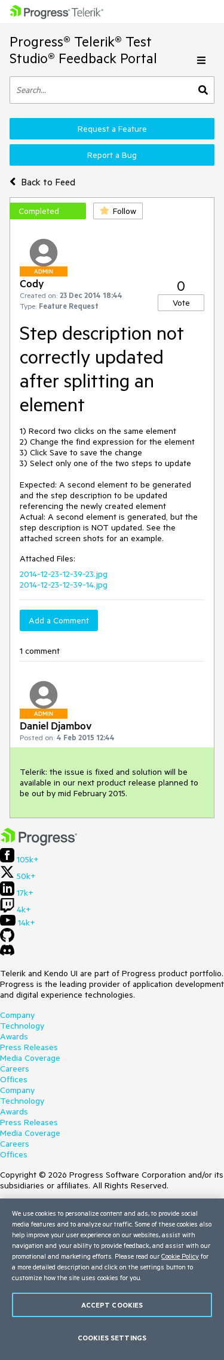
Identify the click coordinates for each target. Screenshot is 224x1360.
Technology (22, 1025)
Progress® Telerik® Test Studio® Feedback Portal (83, 50)
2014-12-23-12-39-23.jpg (64, 574)
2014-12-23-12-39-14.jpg (64, 584)
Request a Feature (112, 128)
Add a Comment (59, 620)
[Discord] (7, 953)
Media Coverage (30, 1057)
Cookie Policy (180, 1256)
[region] (112, 1279)
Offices (13, 1079)
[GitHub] (7, 939)
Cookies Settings (112, 1337)
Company (17, 1015)
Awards (14, 1036)
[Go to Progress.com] (39, 842)
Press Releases (29, 1047)
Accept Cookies (112, 1304)
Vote (181, 302)
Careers (14, 1068)
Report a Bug (112, 155)
